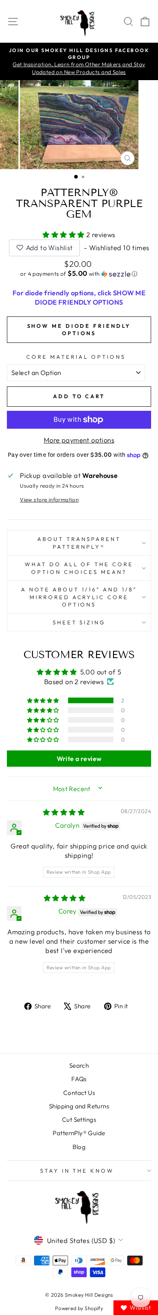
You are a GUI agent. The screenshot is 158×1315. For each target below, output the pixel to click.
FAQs (79, 1079)
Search (79, 1065)
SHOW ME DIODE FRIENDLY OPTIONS (79, 329)
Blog (79, 1147)
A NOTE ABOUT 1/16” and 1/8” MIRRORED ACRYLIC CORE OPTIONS (79, 597)
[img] (64, 812)
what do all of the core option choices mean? (79, 568)
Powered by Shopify (79, 1308)
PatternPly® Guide (79, 1133)
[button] (64, 234)
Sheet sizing (79, 622)
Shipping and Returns (79, 1106)
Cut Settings (79, 1119)
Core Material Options (75, 356)
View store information (49, 499)
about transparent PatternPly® (79, 543)
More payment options (79, 440)
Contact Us (79, 1093)
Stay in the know (77, 1170)
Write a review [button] (79, 759)
